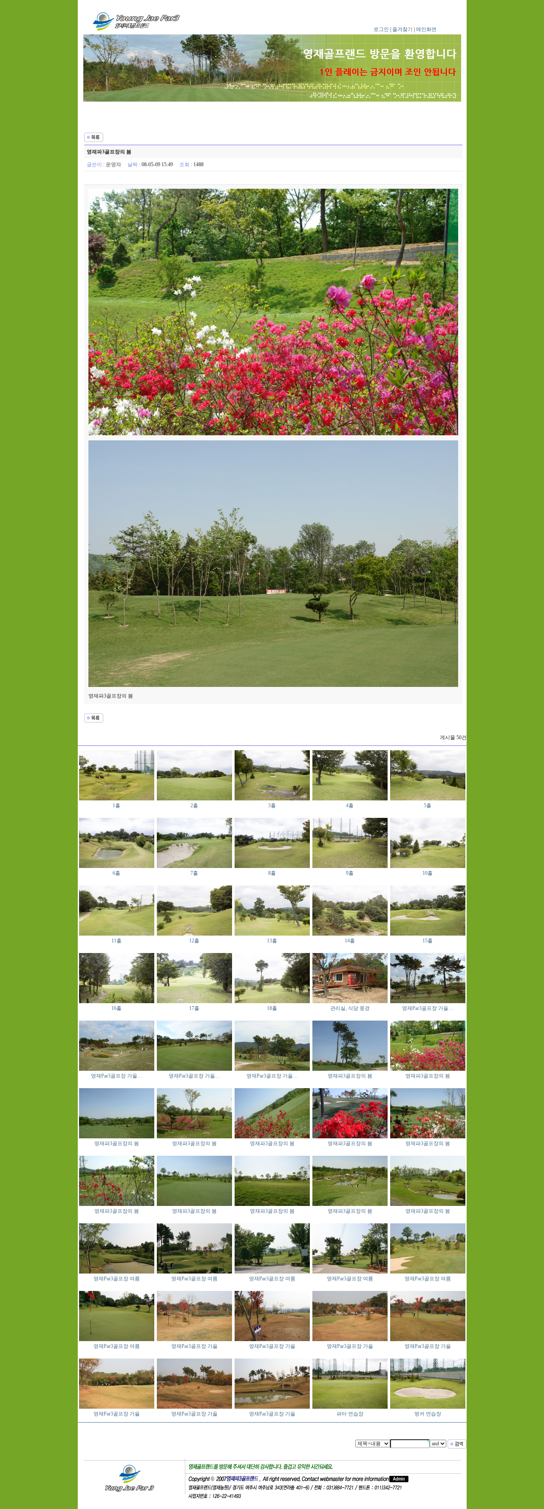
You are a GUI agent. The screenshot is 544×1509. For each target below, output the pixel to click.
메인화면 (426, 29)
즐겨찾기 (402, 29)
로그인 (381, 29)
